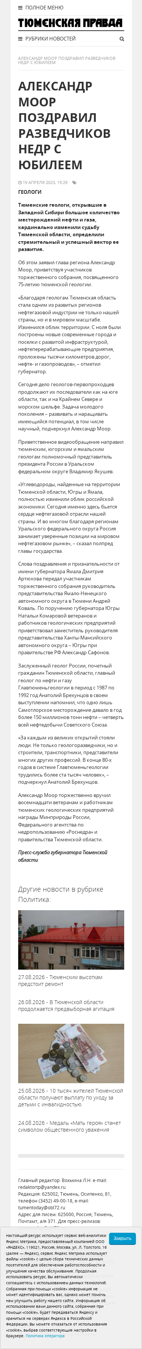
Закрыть (122, 1238)
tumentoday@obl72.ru (41, 1207)
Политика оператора (45, 1335)
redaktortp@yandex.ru (42, 1187)
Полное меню (44, 7)
